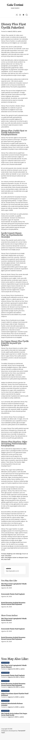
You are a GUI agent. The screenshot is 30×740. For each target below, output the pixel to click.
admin (19, 31)
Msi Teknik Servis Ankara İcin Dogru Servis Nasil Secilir (14, 714)
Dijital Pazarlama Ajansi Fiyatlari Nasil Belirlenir (14, 694)
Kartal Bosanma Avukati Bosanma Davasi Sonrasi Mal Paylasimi (13, 603)
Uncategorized (5, 662)
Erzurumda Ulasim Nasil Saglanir (13, 594)
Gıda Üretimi (15, 4)
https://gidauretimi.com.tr (12, 571)
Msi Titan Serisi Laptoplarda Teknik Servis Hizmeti (13, 584)
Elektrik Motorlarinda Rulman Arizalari (12, 704)
